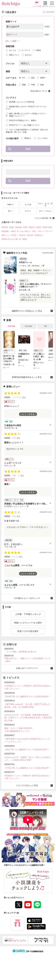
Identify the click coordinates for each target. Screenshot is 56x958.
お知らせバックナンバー (27, 668)
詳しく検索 (11, 41)
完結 (33, 78)
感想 (8, 71)
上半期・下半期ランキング (28, 614)
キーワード (26, 50)
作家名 (38, 50)
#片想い (14, 235)
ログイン (45, 6)
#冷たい (28, 231)
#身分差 (30, 235)
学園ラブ (10, 204)
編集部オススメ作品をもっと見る (27, 311)
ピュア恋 (28, 204)
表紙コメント (14, 55)
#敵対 (38, 227)
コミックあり (42, 138)
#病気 (13, 231)
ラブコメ (28, 211)
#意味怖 (4, 227)
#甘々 (34, 231)
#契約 (25, 227)
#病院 (11, 227)
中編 (33, 85)
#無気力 (32, 227)
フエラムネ (17, 397)
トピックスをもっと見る (27, 785)
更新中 (42, 78)
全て (24, 78)
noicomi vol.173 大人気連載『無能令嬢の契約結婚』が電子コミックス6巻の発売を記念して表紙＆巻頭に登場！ (28, 718)
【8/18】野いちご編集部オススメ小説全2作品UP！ (27, 696)
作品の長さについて (38, 91)
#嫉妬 (24, 239)
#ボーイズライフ (45, 231)
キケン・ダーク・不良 (45, 204)
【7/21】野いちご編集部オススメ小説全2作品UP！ (27, 768)
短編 (42, 85)
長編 (24, 85)
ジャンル (10, 63)
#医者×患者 (47, 227)
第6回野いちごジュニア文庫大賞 (21, 102)
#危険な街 (38, 235)
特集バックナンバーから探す (28, 622)
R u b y (15, 557)
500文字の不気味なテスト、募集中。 (23, 120)
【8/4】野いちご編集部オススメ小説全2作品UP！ (26, 749)
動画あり (27, 138)
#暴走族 (18, 227)
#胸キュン (5, 235)
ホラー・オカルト (45, 211)
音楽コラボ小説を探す (28, 631)
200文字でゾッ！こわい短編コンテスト (24, 125)
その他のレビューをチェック (27, 598)
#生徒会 (22, 235)
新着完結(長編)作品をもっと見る (27, 377)
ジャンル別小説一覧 (43, 218)
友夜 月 (16, 475)
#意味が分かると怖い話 (11, 239)
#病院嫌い (5, 231)
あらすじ (28, 55)
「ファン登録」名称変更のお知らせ (20, 651)
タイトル (12, 50)
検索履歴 (50, 12)
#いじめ (20, 231)
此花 (14, 438)
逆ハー (10, 211)
